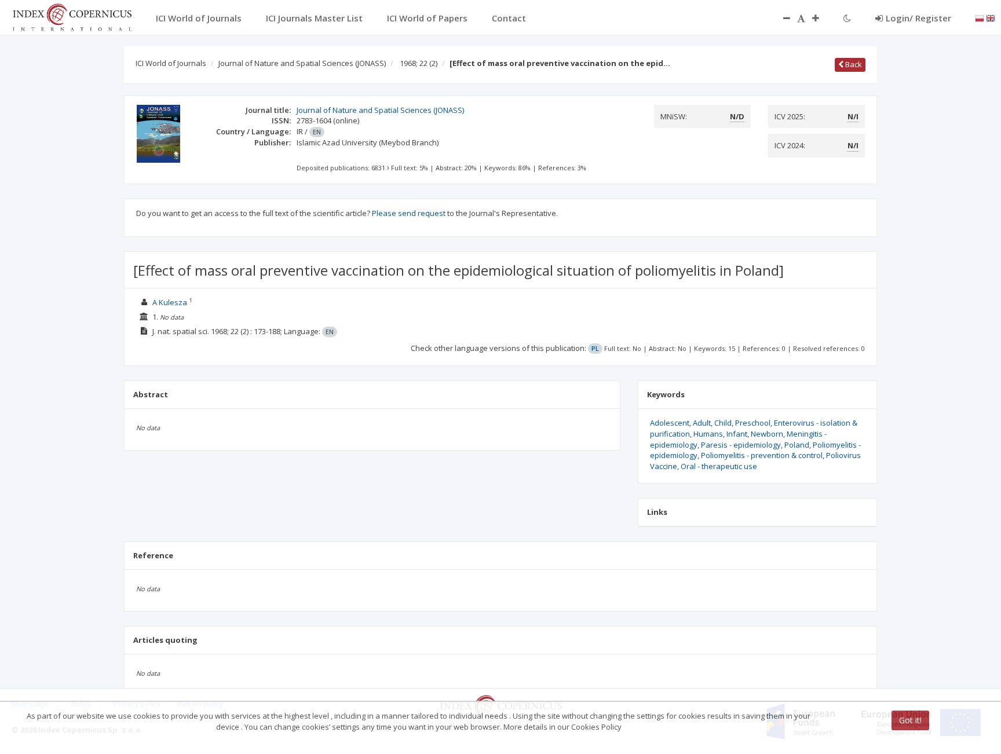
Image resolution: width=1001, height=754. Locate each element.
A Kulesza (169, 302)
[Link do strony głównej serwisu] (72, 16)
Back (852, 64)
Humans (708, 434)
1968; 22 (418, 63)
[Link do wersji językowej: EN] (990, 17)
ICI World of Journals (171, 63)
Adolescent (669, 423)
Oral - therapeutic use (719, 466)
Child (723, 423)
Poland (796, 445)
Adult (702, 423)
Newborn (767, 434)
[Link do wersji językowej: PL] (979, 17)
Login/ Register (918, 18)
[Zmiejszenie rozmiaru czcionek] (781, 18)
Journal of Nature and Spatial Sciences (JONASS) (302, 63)
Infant (736, 434)
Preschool (752, 423)
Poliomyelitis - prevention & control (762, 455)
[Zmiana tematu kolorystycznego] (847, 18)
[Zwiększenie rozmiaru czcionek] (821, 18)
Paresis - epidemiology (741, 445)
